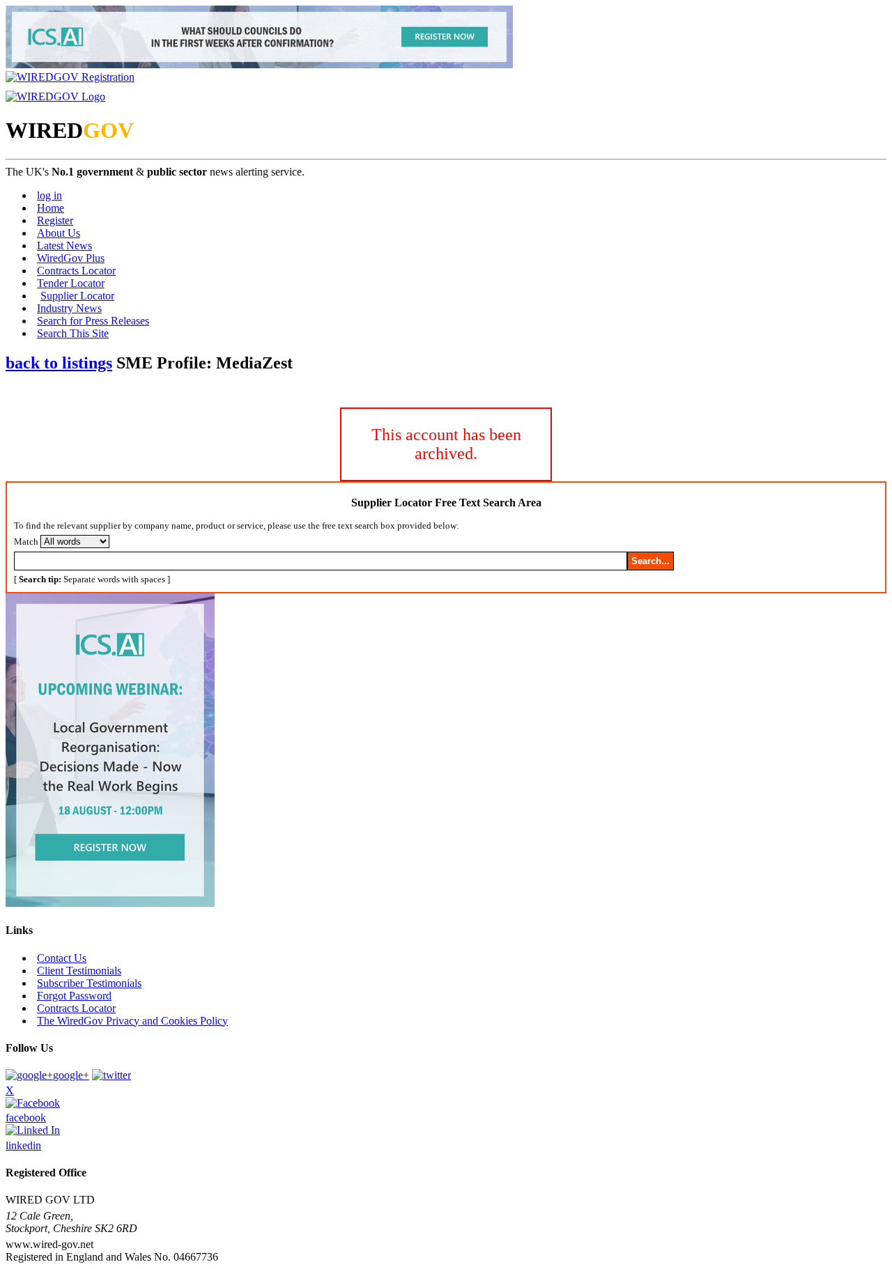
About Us (58, 233)
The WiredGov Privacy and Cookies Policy (132, 1021)
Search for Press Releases (93, 321)
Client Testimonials (79, 970)
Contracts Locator (76, 271)
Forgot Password (74, 996)
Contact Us (61, 958)
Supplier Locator (77, 296)
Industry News (69, 308)
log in (49, 195)
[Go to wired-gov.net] (55, 96)
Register (55, 220)
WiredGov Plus (71, 258)
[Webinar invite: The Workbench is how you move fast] (259, 64)
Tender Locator (71, 283)
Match (26, 541)
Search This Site (73, 333)
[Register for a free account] (70, 77)
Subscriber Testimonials (89, 983)
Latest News (64, 245)
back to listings (59, 363)
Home (50, 208)
